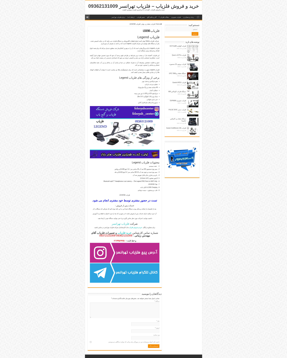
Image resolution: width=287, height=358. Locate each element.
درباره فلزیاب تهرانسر (118, 17)
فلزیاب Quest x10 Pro (179, 55)
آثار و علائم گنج (152, 17)
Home (158, 24)
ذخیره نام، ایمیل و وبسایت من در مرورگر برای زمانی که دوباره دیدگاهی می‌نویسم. (133, 342)
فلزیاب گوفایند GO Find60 (178, 46)
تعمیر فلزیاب (141, 17)
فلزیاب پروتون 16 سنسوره (177, 64)
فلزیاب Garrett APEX (179, 82)
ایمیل (157, 328)
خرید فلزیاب (198, 17)
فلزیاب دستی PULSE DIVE (177, 110)
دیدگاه (157, 301)
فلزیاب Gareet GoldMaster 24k (176, 128)
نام (158, 321)
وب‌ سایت (156, 335)
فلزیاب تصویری (176, 17)
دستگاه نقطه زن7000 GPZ (177, 73)
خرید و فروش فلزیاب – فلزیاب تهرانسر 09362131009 (143, 6)
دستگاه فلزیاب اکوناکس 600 (177, 91)
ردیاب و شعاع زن (188, 17)
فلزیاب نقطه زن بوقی (148, 24)
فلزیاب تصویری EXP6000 (178, 100)
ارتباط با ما (131, 17)
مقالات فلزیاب (164, 17)
